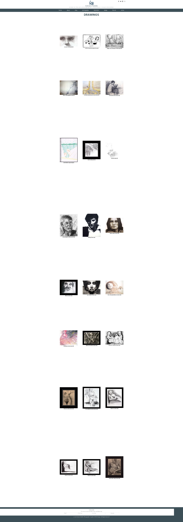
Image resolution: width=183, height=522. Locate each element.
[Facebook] (118, 1)
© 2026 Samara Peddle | (79, 516)
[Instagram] (122, 1)
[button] (125, 1)
